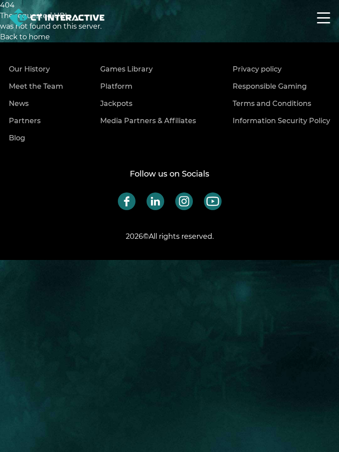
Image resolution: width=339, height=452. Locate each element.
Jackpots (116, 103)
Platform (116, 86)
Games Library (126, 69)
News (19, 103)
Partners (25, 121)
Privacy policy (257, 69)
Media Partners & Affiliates (148, 121)
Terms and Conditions (272, 103)
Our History (29, 69)
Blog (17, 138)
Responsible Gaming (270, 86)
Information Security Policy (281, 121)
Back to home (25, 37)
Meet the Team (36, 86)
